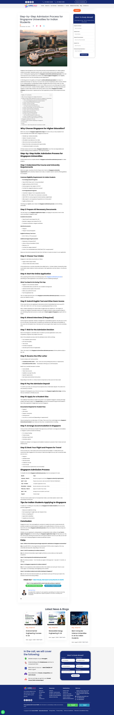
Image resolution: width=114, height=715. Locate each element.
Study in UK (32, 627)
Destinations (60, 5)
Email (62, 663)
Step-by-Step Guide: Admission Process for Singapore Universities (36, 98)
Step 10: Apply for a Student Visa (30, 113)
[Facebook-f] (28, 2)
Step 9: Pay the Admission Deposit (30, 112)
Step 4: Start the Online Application (31, 104)
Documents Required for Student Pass (33, 115)
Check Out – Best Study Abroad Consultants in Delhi (33, 124)
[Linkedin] (30, 2)
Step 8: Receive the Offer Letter (30, 111)
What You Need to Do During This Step (33, 106)
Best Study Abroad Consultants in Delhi (48, 580)
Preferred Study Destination (79, 48)
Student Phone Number (78, 37)
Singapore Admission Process (28, 119)
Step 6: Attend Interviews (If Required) (31, 108)
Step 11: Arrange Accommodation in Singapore (33, 116)
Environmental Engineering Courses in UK (33, 633)
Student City (76, 43)
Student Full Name (77, 25)
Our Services (53, 5)
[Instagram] (26, 2)
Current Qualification (65, 669)
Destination (78, 669)
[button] (61, 5)
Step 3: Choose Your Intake (29, 103)
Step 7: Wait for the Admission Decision (31, 109)
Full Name (63, 657)
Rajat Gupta (39, 639)
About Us (47, 5)
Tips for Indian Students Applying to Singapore (32, 120)
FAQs (23, 123)
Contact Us (85, 5)
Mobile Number (79, 657)
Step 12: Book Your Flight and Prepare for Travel (33, 117)
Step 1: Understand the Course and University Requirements (35, 99)
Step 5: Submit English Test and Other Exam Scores (34, 107)
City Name (78, 663)
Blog (81, 5)
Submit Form (84, 54)
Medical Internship (74, 5)
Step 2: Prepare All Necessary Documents (32, 102)
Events (67, 5)
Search (77, 10)
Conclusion (24, 121)
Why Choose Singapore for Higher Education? (32, 96)
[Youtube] (33, 2)
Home (42, 5)
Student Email (76, 31)
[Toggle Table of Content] (50, 95)
